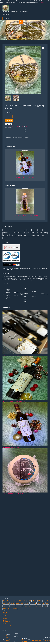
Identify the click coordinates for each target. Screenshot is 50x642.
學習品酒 (34, 230)
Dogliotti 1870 (5, 617)
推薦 (18, 126)
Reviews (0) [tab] (27, 137)
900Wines (4, 612)
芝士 (23, 126)
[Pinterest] (25, 130)
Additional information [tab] (18, 137)
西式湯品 (33, 235)
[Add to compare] (25, 150)
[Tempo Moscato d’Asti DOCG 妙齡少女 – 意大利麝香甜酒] (25, 332)
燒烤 (4, 235)
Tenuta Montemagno (25, 179)
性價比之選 (5, 232)
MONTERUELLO (6, 621)
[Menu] (3, 21)
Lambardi (4, 618)
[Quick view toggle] (27, 150)
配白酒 (43, 235)
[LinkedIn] (25, 131)
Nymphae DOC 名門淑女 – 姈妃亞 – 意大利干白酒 (13, 401)
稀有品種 (20, 235)
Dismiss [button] (42, 2)
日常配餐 (19, 232)
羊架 (25, 235)
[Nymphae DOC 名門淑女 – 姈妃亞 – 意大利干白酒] (25, 378)
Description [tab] (8, 137)
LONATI (4, 620)
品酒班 (19, 230)
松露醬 (24, 232)
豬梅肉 (38, 235)
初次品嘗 (8, 230)
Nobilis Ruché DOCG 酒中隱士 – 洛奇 (25, 177)
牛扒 (8, 235)
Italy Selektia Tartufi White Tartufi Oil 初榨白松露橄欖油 (25, 216)
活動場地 (33, 232)
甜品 (12, 235)
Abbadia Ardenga (6, 613)
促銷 (4, 230)
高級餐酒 (19, 237)
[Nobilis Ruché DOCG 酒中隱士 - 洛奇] (25, 163)
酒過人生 (27, 21)
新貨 (21, 126)
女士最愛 (29, 230)
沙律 (28, 232)
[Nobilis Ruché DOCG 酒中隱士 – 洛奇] (25, 424)
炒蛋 (41, 232)
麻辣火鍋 (25, 237)
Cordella (4, 615)
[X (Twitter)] (25, 129)
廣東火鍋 (40, 230)
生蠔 (15, 235)
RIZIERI (4, 623)
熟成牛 (45, 232)
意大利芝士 (12, 126)
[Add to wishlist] (23, 150)
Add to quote (9, 120)
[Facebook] (25, 128)
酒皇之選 (9, 237)
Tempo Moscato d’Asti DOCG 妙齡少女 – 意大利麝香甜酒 (15, 355)
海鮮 (37, 232)
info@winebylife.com (36, 640)
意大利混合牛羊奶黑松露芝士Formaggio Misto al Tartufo (15, 493)
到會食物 (14, 230)
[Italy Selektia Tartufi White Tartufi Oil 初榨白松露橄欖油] (25, 201)
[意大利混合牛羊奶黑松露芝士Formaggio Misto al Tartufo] (25, 470)
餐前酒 (14, 237)
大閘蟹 (24, 230)
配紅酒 (26, 126)
